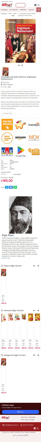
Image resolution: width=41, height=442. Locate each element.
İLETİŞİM (32, 419)
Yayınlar (31, 10)
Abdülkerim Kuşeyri (37, 343)
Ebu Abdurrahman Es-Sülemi (17, 343)
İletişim (11, 1)
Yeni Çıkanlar (13, 10)
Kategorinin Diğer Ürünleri (14, 355)
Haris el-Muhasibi (3, 343)
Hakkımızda (4, 1)
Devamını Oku (6, 258)
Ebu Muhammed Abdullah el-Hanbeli (30, 343)
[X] (37, 428)
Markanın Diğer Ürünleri (13, 310)
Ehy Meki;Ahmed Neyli (10, 343)
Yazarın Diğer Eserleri (12, 266)
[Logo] (7, 5)
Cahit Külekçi (17, 174)
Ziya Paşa (6, 82)
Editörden (23, 10)
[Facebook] (34, 428)
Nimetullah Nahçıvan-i (23, 343)
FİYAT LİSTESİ (25, 419)
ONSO (26, 435)
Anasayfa (4, 10)
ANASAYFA (24, 417)
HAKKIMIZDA (31, 417)
